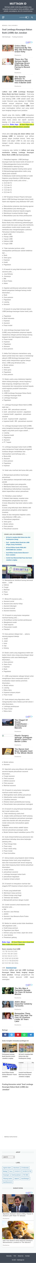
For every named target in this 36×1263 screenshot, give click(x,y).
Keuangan (6, 1175)
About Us (20, 1256)
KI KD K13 (18, 1171)
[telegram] (31, 1035)
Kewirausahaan (16, 1175)
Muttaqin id (18, 3)
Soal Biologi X (25, 1178)
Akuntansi (16, 1167)
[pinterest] (18, 1035)
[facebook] (5, 1035)
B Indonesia (25, 1167)
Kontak (27, 1256)
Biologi (5, 1171)
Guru (10, 1171)
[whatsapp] (24, 1035)
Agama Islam (7, 1167)
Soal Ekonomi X (7, 1182)
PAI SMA (25, 1175)
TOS (14, 1256)
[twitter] (11, 1035)
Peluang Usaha (7, 1178)
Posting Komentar (17, 37)
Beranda (9, 1256)
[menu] (4, 17)
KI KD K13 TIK (27, 1171)
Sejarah (16, 1178)
